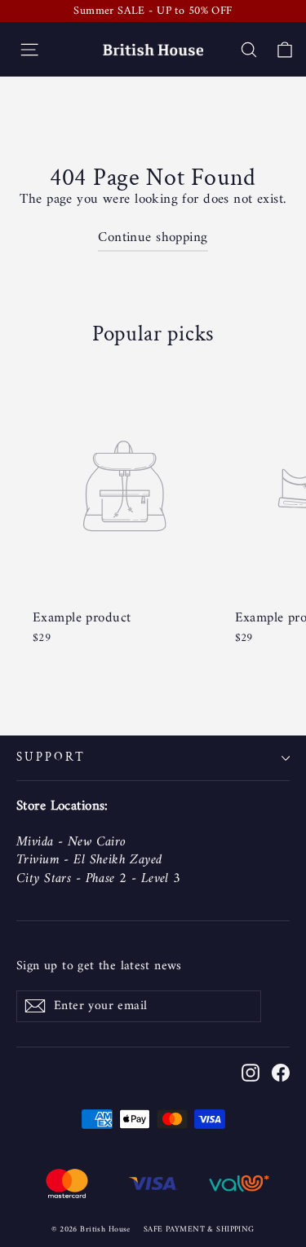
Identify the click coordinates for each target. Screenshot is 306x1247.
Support (51, 757)
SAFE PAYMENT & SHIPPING (199, 1229)
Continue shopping (152, 238)
